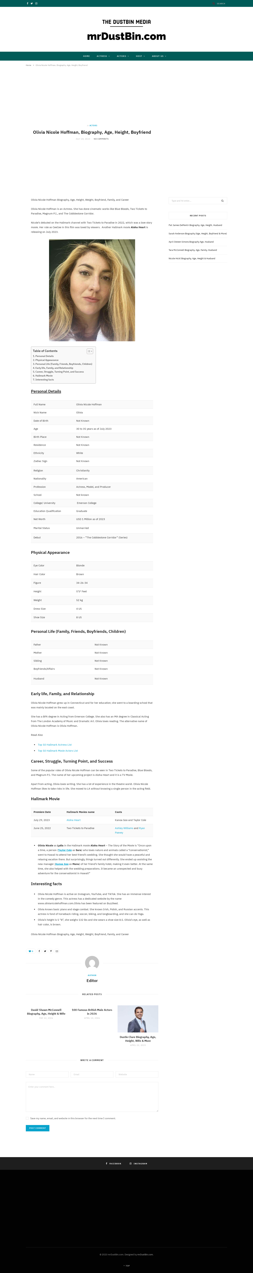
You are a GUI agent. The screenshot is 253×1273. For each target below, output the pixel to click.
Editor (92, 980)
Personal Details (44, 356)
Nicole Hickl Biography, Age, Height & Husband (192, 258)
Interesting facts (44, 379)
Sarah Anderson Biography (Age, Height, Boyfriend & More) (198, 233)
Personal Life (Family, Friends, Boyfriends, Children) (63, 364)
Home (86, 56)
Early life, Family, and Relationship (54, 367)
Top (127, 1265)
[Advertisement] (92, 99)
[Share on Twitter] (45, 951)
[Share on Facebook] (39, 951)
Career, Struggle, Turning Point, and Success (59, 371)
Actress (102, 56)
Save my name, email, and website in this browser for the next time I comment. (73, 1118)
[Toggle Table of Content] (88, 351)
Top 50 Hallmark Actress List (55, 744)
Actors (121, 56)
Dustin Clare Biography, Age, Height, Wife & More (138, 1038)
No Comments (101, 139)
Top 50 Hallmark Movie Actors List (58, 750)
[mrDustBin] (126, 29)
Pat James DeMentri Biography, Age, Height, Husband (195, 225)
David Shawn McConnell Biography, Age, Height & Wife (46, 1011)
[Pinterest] (51, 951)
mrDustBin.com (145, 1254)
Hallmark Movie (44, 375)
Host (139, 56)
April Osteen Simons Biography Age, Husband (191, 241)
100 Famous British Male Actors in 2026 (92, 1011)
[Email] (56, 951)
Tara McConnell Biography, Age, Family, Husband (193, 250)
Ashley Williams (124, 828)
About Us (158, 56)
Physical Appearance (47, 360)
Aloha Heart (74, 820)
